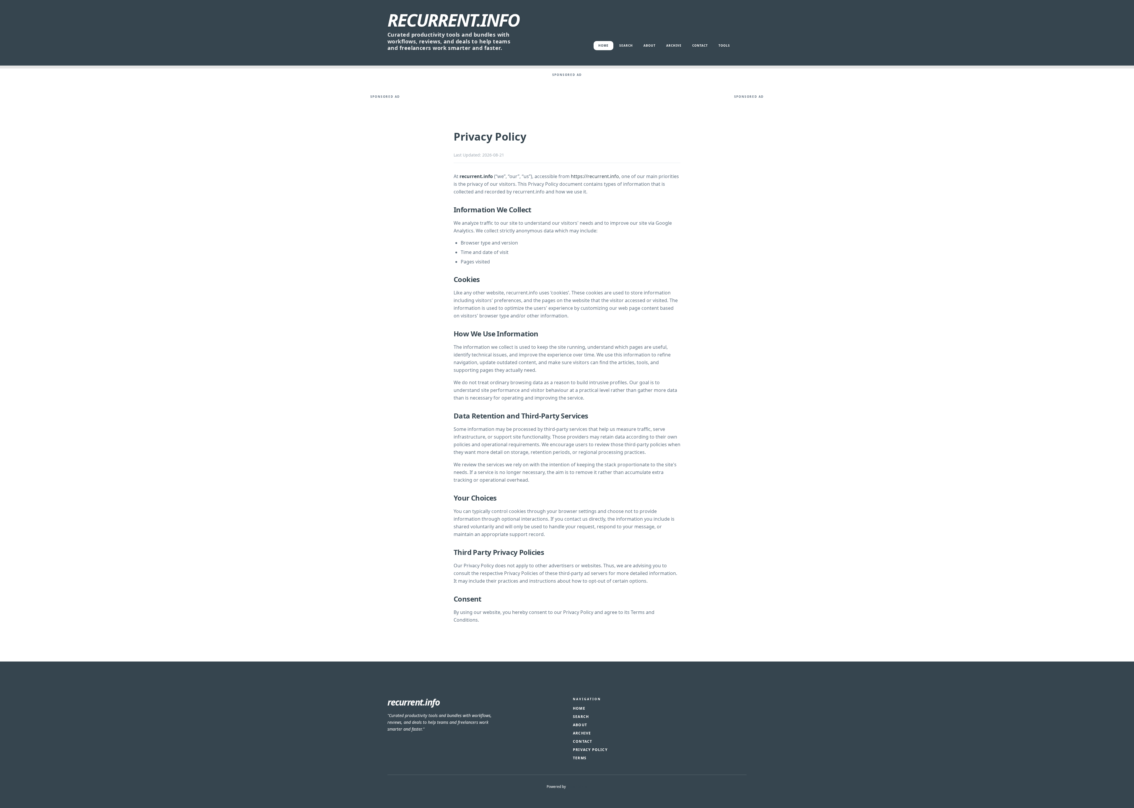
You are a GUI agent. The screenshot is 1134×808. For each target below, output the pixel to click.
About (649, 45)
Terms (579, 757)
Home (603, 45)
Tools (724, 45)
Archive (674, 45)
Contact (700, 45)
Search (626, 45)
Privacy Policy (590, 749)
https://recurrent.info (595, 176)
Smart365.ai (577, 786)
